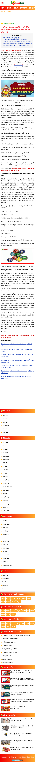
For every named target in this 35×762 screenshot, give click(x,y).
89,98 (18, 611)
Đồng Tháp (6, 480)
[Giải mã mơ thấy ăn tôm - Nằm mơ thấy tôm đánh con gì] (5, 749)
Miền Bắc (5, 415)
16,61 (27, 623)
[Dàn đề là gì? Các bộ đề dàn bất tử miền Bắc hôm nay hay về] (5, 687)
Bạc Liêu (5, 442)
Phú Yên (5, 551)
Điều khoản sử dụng (28, 757)
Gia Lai (5, 538)
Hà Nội (5, 419)
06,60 (18, 598)
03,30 (8, 602)
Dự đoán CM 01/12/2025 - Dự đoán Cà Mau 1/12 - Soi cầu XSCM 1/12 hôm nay (22, 679)
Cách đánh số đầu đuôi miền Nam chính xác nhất (17, 43)
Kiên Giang (6, 490)
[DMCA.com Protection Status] (17, 761)
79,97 (13, 623)
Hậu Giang (6, 483)
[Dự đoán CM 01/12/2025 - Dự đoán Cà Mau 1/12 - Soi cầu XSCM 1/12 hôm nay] (5, 680)
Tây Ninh (5, 500)
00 (17, 623)
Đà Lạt (5, 473)
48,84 (3, 602)
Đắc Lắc (5, 521)
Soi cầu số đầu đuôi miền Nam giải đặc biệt (17, 41)
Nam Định (5, 429)
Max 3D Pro (5, 585)
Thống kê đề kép (7, 645)
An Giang (5, 453)
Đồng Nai (5, 476)
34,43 (8, 614)
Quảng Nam (6, 524)
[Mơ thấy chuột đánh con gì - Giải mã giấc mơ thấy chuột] (5, 742)
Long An (5, 493)
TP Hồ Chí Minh (7, 487)
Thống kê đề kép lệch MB (9, 649)
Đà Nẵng (5, 531)
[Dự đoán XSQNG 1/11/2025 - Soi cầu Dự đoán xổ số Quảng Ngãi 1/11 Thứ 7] (5, 672)
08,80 (29, 598)
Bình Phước (6, 459)
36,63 (24, 598)
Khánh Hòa (6, 541)
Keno (3, 589)
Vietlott (7, 570)
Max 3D (4, 582)
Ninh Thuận (6, 548)
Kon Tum (5, 544)
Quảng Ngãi (6, 558)
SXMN (13, 24)
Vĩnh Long (6, 510)
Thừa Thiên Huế (7, 565)
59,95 (8, 611)
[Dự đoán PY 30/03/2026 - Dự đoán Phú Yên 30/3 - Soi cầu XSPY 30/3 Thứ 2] (5, 701)
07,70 (3, 598)
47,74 (13, 598)
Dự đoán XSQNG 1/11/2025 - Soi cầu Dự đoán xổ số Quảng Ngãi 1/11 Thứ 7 (22, 671)
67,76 (13, 611)
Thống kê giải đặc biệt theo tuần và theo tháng (16, 635)
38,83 (32, 611)
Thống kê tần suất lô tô (9, 642)
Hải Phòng (6, 425)
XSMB (3, 8)
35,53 (3, 611)
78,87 (8, 626)
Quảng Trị (5, 562)
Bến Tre (5, 446)
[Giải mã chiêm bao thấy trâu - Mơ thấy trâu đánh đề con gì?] (5, 728)
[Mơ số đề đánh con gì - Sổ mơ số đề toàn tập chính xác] (5, 720)
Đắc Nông (6, 534)
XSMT (16, 8)
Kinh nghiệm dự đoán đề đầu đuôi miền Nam (16, 45)
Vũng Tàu (5, 449)
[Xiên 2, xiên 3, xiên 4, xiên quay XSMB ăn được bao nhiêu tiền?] (5, 694)
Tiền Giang (6, 504)
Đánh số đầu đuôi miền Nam (11, 37)
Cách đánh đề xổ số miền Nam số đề (15, 39)
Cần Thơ (5, 470)
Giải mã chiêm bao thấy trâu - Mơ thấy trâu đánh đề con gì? (21, 726)
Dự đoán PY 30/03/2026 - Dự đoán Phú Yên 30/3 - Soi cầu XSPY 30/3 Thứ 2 (22, 700)
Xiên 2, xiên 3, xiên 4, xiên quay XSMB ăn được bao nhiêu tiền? (22, 693)
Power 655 (5, 578)
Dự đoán (23, 8)
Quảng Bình (6, 555)
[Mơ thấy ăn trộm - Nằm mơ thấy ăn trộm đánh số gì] (5, 735)
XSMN (9, 8)
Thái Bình (5, 432)
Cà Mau (5, 466)
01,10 (8, 598)
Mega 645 (5, 575)
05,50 (18, 602)
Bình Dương (6, 456)
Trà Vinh (5, 507)
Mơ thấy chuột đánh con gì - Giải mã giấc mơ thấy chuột (21, 741)
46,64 (13, 614)
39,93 (13, 602)
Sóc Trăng (6, 497)
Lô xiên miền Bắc (7, 659)
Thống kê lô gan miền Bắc (10, 639)
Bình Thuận (6, 463)
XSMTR (6, 24)
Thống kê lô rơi (6, 656)
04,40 (24, 611)
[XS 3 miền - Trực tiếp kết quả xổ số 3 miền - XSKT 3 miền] (17, 4)
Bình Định (5, 527)
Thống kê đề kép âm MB (9, 652)
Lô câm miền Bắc (7, 662)
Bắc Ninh (5, 422)
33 (28, 611)
